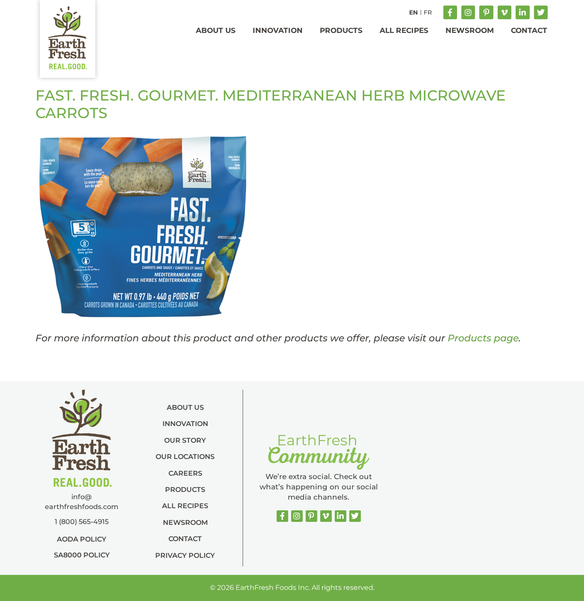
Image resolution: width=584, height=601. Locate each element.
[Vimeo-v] (504, 12)
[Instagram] (468, 12)
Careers (185, 473)
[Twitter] (541, 12)
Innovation (278, 30)
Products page (483, 338)
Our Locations (185, 457)
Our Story (185, 440)
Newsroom (469, 30)
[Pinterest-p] (486, 12)
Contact (529, 30)
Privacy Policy (185, 555)
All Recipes (404, 30)
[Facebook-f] (450, 12)
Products (341, 30)
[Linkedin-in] (522, 12)
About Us (216, 30)
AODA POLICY (81, 539)
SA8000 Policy (82, 555)
